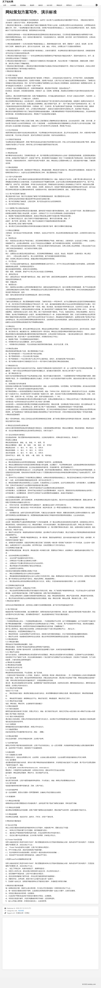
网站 (27, 913)
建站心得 (20, 913)
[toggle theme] (96, 5)
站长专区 (21, 910)
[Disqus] (50, 943)
